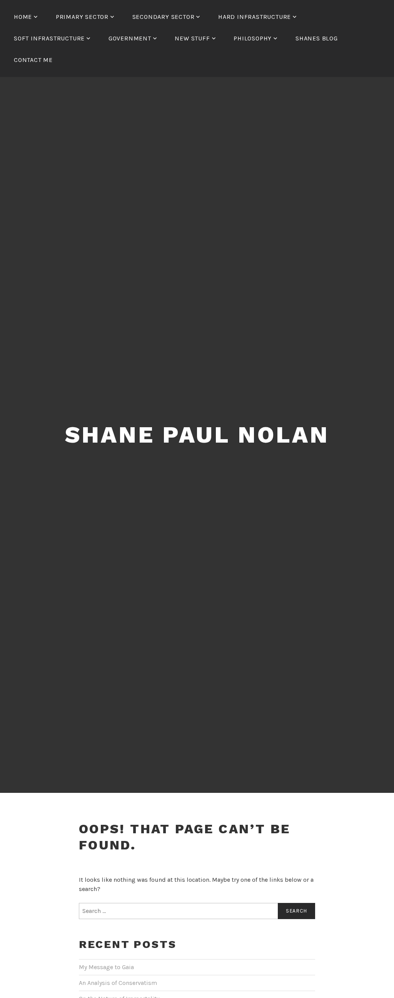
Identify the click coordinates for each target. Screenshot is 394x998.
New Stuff (192, 38)
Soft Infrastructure (49, 38)
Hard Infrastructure (254, 16)
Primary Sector (82, 16)
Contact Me (33, 60)
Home (23, 16)
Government (130, 38)
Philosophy (253, 38)
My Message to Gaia (106, 967)
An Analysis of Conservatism (118, 982)
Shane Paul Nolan (197, 434)
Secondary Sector (163, 16)
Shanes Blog (317, 38)
